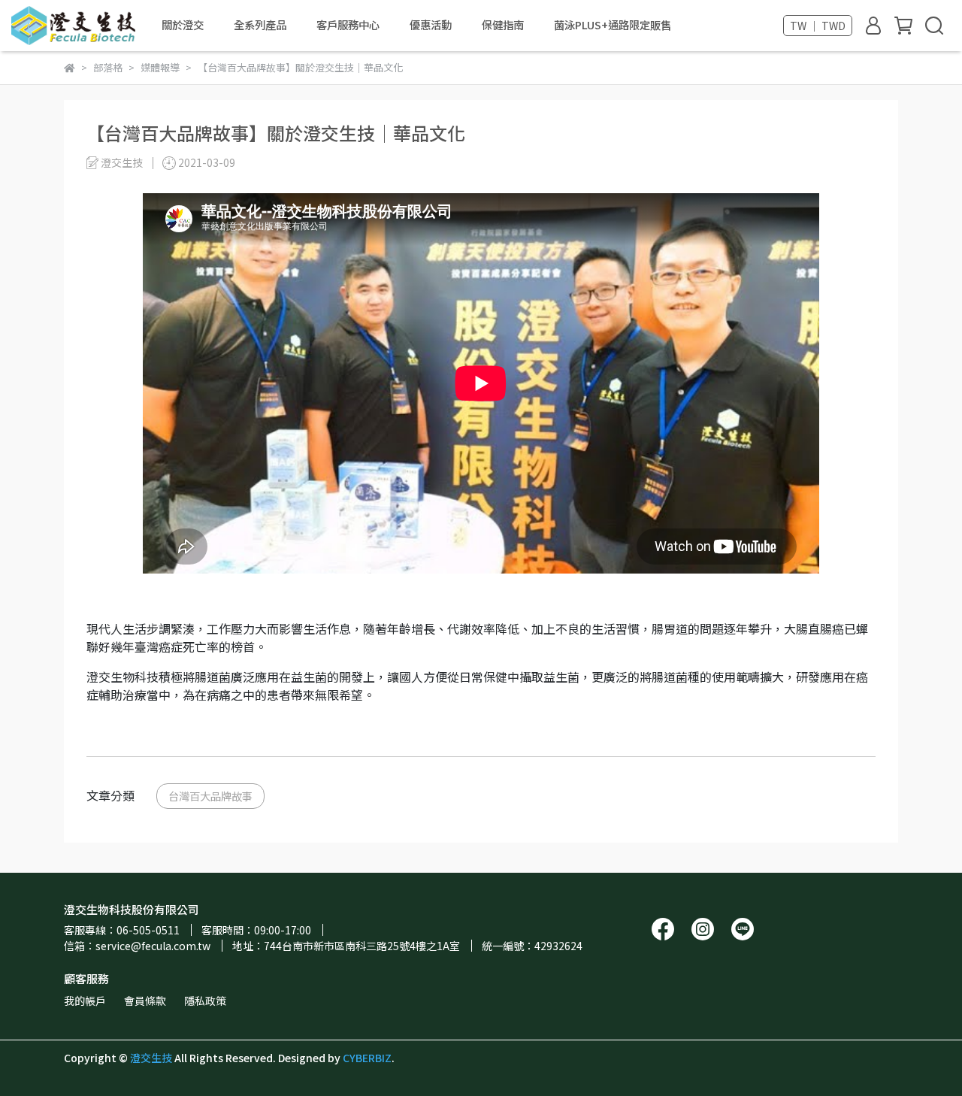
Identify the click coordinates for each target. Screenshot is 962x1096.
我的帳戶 (85, 1000)
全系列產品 (260, 24)
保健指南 (503, 24)
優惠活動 (431, 24)
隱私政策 (205, 1000)
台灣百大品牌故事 (210, 796)
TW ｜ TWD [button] (818, 25)
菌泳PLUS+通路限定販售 (612, 24)
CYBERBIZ (367, 1057)
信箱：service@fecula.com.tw (137, 945)
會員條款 (145, 1000)
